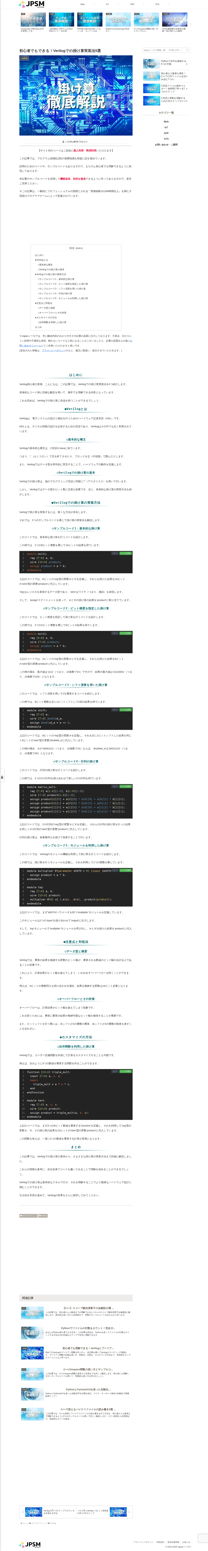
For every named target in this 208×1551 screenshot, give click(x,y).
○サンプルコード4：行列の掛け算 (55, 293)
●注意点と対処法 (43, 303)
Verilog (44, 1216)
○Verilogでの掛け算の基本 (51, 269)
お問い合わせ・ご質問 (166, 144)
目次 (71, 248)
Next (190, 24)
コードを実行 (126, 553)
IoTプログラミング (29, 1216)
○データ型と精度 (46, 308)
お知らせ (186, 1542)
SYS (166, 139)
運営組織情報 (173, 1542)
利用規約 (160, 1542)
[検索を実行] (188, 49)
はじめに (39, 255)
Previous (17, 24)
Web (166, 121)
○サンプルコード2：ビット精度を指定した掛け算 (63, 284)
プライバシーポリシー (54, 350)
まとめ (38, 327)
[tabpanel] (33, 24)
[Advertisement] (76, 221)
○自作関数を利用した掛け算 (52, 322)
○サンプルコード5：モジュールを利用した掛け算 (63, 298)
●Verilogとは (41, 260)
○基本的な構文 (45, 264)
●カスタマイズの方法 (46, 317)
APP (166, 133)
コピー (115, 553)
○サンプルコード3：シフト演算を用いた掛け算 (62, 288)
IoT (166, 127)
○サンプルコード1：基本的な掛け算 (56, 279)
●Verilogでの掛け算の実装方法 (50, 274)
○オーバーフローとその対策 (52, 312)
